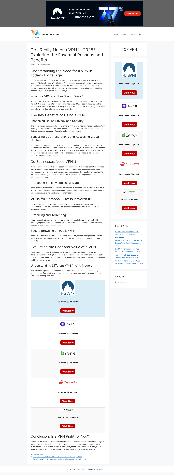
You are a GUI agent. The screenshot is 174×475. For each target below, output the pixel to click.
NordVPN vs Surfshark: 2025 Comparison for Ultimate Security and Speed (128, 234)
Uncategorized (38, 454)
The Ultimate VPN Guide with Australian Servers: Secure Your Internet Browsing (59, 459)
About (116, 34)
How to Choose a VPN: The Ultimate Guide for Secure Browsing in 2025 (57, 457)
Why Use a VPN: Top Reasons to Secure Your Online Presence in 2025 (128, 243)
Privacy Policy (136, 34)
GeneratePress (99, 469)
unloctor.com (50, 34)
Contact (124, 34)
